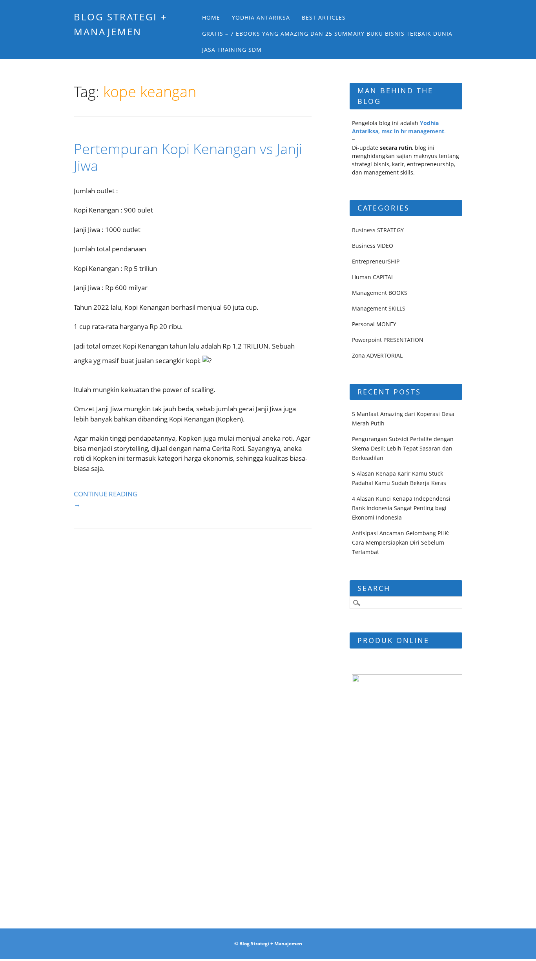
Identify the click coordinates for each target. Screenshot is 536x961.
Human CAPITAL (373, 277)
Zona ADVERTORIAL (377, 355)
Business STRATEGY (378, 230)
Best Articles (324, 17)
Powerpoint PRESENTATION (387, 339)
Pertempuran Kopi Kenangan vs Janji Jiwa (188, 157)
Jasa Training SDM (232, 49)
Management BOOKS (379, 292)
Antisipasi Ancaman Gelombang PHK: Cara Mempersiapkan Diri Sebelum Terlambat (401, 542)
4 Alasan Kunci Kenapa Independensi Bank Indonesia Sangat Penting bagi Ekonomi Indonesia (401, 508)
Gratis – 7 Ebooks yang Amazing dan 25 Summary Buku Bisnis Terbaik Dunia (327, 33)
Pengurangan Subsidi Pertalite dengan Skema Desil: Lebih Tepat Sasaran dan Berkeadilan (403, 448)
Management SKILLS (378, 308)
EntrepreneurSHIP (375, 261)
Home (211, 17)
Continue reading (105, 499)
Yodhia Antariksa (261, 17)
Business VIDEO (372, 245)
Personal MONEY (374, 324)
